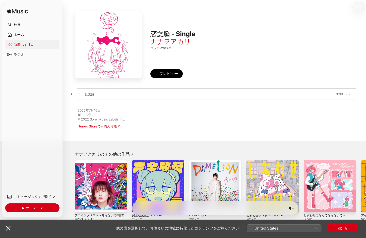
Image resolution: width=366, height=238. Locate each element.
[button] (32, 24)
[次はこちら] (283, 208)
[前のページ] (69, 186)
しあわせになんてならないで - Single (326, 164)
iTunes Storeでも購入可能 (97, 126)
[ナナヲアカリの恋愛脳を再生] (80, 94)
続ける (342, 228)
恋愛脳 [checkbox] (89, 94)
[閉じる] (8, 228)
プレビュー (336, 94)
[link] (104, 154)
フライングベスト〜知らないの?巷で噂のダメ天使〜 (100, 164)
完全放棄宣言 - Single (148, 162)
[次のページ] (361, 186)
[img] (17, 11)
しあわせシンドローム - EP (266, 162)
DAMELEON (198, 162)
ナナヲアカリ (170, 41)
